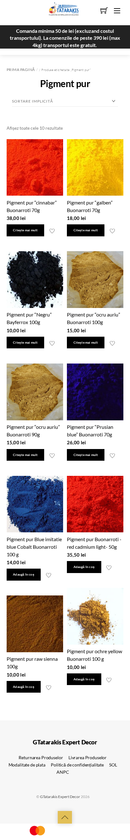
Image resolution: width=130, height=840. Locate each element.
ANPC (62, 772)
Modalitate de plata (27, 764)
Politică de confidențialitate (77, 764)
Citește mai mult (25, 230)
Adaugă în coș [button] (23, 574)
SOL (113, 764)
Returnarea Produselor (41, 757)
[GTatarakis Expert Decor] (60, 12)
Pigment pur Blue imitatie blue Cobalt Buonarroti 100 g (34, 546)
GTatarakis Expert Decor (60, 796)
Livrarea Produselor (87, 757)
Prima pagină (21, 69)
